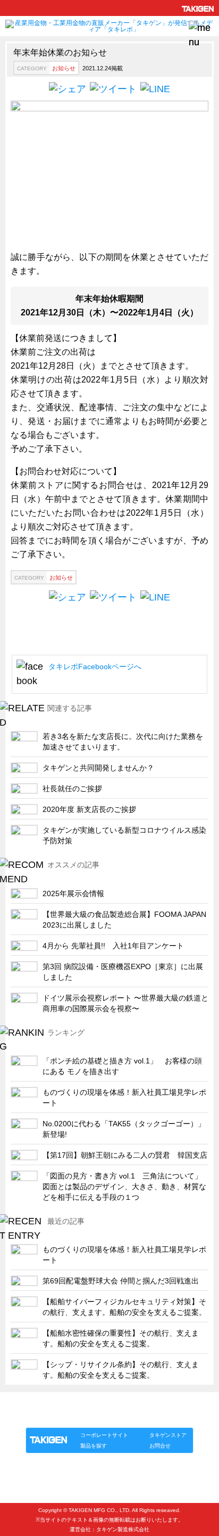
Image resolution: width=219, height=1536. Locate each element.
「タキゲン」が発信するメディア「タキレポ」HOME (95, 1404)
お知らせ (63, 68)
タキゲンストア (168, 1435)
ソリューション (86, 1416)
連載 (122, 1416)
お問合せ (160, 1446)
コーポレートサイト (104, 1435)
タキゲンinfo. (155, 1416)
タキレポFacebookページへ (94, 666)
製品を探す (93, 1446)
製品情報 (45, 1416)
